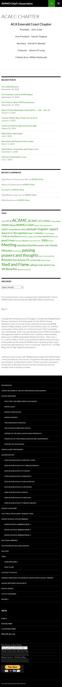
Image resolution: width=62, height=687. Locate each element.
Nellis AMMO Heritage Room (17, 428)
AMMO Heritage (8, 396)
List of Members (8, 594)
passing (28, 250)
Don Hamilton (44, 236)
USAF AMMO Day (46, 265)
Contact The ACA (9, 572)
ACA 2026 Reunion (10, 86)
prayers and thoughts (19, 255)
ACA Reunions (7, 455)
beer (31, 233)
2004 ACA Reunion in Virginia (17, 497)
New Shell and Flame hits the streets (17, 141)
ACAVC (33, 221)
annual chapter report (42, 229)
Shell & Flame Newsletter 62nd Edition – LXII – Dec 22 (25, 110)
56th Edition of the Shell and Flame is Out (19, 149)
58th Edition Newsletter (12, 133)
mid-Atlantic (51, 245)
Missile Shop (17, 251)
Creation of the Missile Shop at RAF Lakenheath (26, 439)
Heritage (18, 241)
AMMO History (11, 417)
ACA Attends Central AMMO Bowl (17, 94)
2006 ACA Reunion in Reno (16, 492)
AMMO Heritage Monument (14, 583)
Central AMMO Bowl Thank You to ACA (19, 118)
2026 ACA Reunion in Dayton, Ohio (19, 460)
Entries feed (6, 623)
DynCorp (54, 236)
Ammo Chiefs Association (43, 225)
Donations (6, 385)
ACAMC (19, 220)
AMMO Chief (25, 225)
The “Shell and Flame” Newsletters (17, 514)
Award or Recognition (14, 233)
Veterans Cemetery (24, 269)
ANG (23, 229)
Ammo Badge (55, 221)
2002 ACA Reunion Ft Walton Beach (20, 503)
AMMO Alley (37, 179)
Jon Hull (5, 189)
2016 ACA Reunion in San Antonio (19, 481)
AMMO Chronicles (12, 412)
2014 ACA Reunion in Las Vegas (18, 487)
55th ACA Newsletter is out (13, 157)
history (25, 240)
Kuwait (50, 241)
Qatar (41, 256)
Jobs (44, 240)
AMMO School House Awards (14, 519)
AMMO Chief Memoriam (12, 449)
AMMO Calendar (9, 508)
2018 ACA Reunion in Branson (17, 476)
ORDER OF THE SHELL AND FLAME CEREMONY (23, 433)
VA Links (5, 551)
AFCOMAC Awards (9, 540)
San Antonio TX (21, 259)
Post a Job (9, 567)
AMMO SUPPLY (7, 588)
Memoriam (38, 245)
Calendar (38, 233)
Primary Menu (58, 3)
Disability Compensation (28, 236)
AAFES (3, 221)
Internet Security (35, 241)
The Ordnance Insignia (15, 423)
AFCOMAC (44, 220)
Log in (4, 618)
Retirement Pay (49, 256)
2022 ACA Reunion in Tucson (17, 471)
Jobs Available (11, 562)
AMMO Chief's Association (17, 3)
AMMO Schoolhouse (11, 229)
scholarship (35, 260)
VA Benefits (9, 269)
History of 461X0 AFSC (14, 444)
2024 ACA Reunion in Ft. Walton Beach (21, 465)
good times (8, 240)
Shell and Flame (15, 264)
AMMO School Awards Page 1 (17, 524)
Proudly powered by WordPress (13, 683)
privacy (5, 599)
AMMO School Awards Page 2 (17, 530)
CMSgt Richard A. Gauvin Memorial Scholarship (23, 391)
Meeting (8, 244)
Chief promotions (10, 236)
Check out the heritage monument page (18, 125)
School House (45, 260)
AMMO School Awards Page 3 (17, 535)
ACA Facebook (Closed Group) (15, 546)
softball (33, 265)
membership (24, 245)
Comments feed (8, 628)
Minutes (6, 250)
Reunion (7, 260)
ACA (9, 220)
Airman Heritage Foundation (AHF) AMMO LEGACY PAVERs (27, 578)
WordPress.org (8, 634)
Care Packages (49, 233)
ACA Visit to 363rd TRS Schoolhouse (17, 102)
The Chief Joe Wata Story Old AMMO (20, 401)
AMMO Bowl (8, 225)
